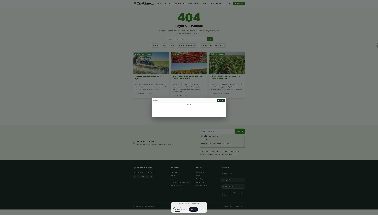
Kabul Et (193, 209)
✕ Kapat (221, 100)
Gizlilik (202, 209)
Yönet (185, 209)
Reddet (177, 209)
